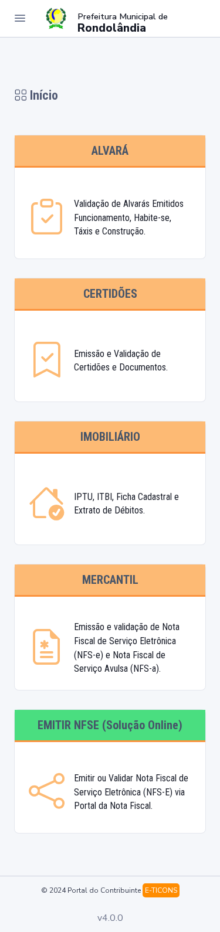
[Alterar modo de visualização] (191, 18)
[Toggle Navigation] (20, 18)
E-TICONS (161, 890)
